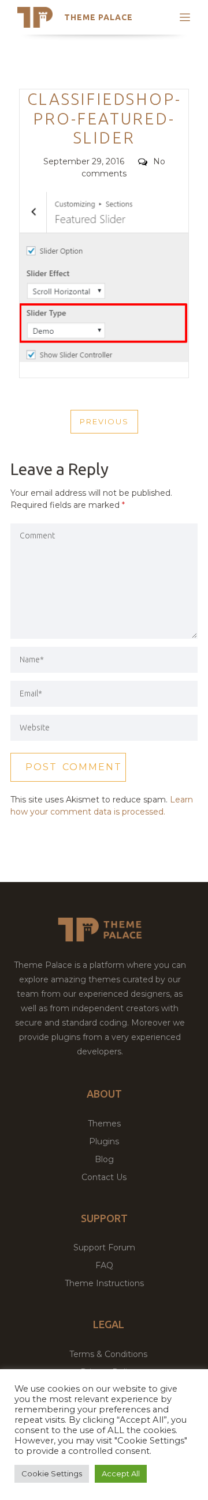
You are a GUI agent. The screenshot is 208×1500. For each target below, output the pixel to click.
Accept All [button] (121, 1473)
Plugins (104, 1141)
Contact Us (104, 1177)
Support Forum (104, 1247)
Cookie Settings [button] (51, 1473)
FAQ (104, 1265)
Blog (104, 1159)
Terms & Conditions (108, 1354)
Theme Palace (98, 17)
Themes (104, 1123)
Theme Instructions (104, 1283)
